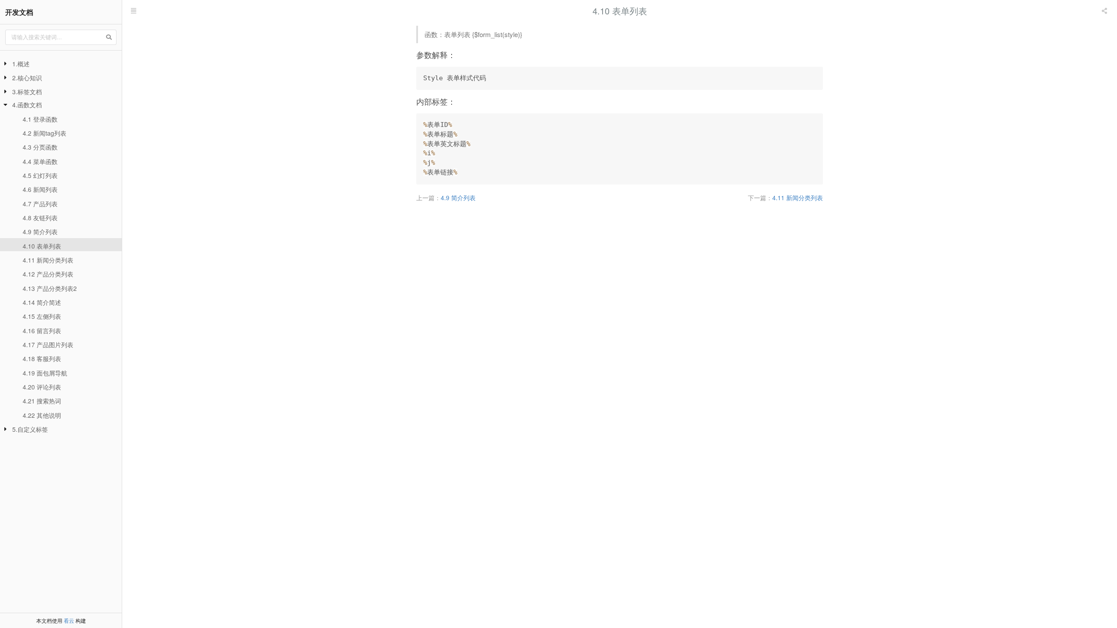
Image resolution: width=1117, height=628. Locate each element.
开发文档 (19, 12)
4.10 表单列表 (42, 246)
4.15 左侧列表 (42, 316)
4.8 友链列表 (40, 217)
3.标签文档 (27, 91)
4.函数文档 (27, 104)
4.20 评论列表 (42, 386)
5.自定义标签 (30, 429)
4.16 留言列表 (42, 330)
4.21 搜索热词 (42, 400)
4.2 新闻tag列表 (44, 133)
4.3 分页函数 (40, 147)
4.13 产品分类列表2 (50, 288)
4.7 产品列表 (40, 203)
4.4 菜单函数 (40, 161)
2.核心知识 (27, 77)
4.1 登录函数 (40, 119)
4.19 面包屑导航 (45, 373)
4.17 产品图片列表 (48, 344)
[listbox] (1105, 10)
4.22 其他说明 (42, 415)
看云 (69, 620)
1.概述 (21, 63)
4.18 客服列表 (42, 358)
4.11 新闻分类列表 (48, 260)
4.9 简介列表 (40, 231)
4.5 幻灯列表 (40, 175)
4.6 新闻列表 (40, 189)
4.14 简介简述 (42, 302)
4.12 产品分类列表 (48, 274)
